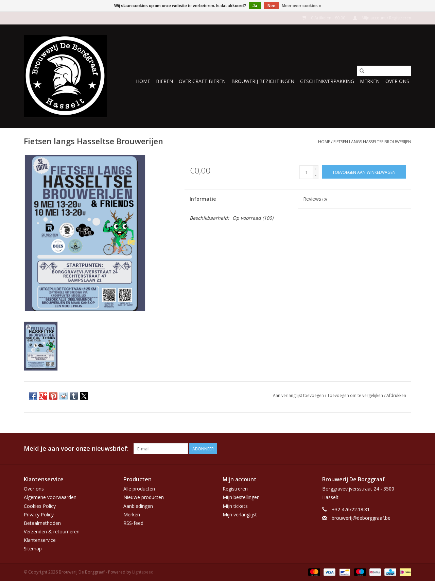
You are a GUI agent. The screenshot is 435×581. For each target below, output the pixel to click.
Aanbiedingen (138, 506)
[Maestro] (359, 572)
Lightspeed (143, 572)
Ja (255, 5)
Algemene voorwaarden (50, 497)
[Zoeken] (362, 70)
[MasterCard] (313, 572)
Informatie (203, 199)
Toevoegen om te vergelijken (355, 395)
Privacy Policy (39, 514)
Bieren (164, 81)
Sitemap (33, 548)
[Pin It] (53, 396)
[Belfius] (374, 572)
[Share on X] (84, 396)
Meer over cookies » (301, 5)
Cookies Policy (40, 506)
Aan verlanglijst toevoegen (299, 395)
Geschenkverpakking (327, 81)
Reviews (315, 199)
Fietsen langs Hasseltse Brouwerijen (372, 142)
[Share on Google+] (43, 396)
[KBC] (389, 572)
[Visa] (328, 572)
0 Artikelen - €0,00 (328, 18)
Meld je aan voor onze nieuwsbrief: (76, 448)
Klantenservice (40, 540)
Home (143, 81)
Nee (271, 5)
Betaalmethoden (42, 523)
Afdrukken (396, 395)
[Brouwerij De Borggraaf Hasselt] (65, 76)
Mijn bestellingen (241, 497)
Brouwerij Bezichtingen (262, 81)
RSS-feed (133, 523)
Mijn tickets (235, 506)
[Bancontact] (343, 572)
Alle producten (139, 488)
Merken (370, 81)
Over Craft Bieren (202, 81)
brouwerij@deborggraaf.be (361, 518)
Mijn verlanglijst (240, 514)
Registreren (235, 488)
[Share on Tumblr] (74, 396)
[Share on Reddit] (63, 396)
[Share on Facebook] (33, 396)
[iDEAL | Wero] (404, 572)
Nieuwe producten (143, 497)
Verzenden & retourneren (52, 531)
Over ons (397, 81)
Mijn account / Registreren (386, 18)
